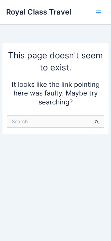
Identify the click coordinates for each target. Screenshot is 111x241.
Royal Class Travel (38, 11)
